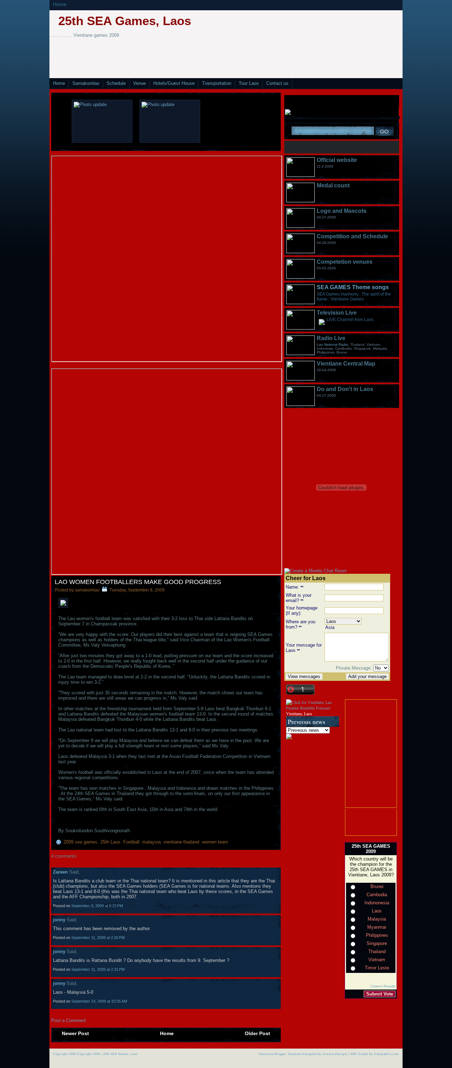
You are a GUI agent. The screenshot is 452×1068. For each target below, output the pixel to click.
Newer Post (75, 1033)
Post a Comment (68, 1020)
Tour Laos (249, 83)
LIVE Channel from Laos (350, 319)
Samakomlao (85, 83)
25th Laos (110, 842)
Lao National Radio (332, 344)
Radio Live (331, 338)
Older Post (257, 1033)
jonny (59, 919)
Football (131, 842)
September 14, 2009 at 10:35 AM (99, 1001)
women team (215, 842)
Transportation (216, 83)
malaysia (151, 842)
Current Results (383, 986)
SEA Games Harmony (337, 294)
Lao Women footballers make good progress (138, 581)
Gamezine (266, 1054)
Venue (139, 83)
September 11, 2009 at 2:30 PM (98, 937)
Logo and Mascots (342, 211)
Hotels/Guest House (174, 83)
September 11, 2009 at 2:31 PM (98, 969)
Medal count (333, 185)
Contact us (277, 83)
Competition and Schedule (352, 236)
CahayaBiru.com (386, 1054)
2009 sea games (80, 842)
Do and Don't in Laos (345, 389)
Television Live (337, 313)
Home (59, 4)
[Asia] (357, 628)
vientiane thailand (181, 842)
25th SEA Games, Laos (124, 21)
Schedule (116, 83)
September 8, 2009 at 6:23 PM (97, 906)
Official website (337, 160)
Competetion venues (345, 262)
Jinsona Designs (334, 1054)
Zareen (60, 872)
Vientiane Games (347, 299)
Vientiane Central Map (346, 364)
